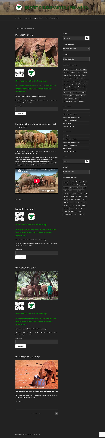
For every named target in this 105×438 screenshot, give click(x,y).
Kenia (70, 78)
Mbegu (72, 84)
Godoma (85, 72)
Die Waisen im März (25, 209)
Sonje (71, 95)
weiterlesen (18, 199)
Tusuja (65, 98)
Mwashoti (77, 87)
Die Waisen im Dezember (27, 356)
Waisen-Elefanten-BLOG (52, 18)
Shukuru (66, 95)
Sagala (78, 92)
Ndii (83, 87)
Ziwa (75, 101)
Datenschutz (66, 111)
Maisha (80, 81)
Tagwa (77, 95)
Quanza (72, 92)
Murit (65, 87)
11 (40, 413)
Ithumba (66, 75)
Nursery (83, 89)
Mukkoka (78, 84)
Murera (85, 84)
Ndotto (66, 89)
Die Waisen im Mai (24, 35)
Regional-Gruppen (67, 123)
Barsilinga (78, 69)
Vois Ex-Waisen (68, 101)
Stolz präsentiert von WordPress (31, 434)
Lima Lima (66, 81)
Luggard (73, 81)
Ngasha (72, 89)
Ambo (72, 69)
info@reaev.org (41, 96)
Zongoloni (81, 101)
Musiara (71, 87)
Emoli (84, 69)
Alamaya (66, 69)
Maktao (86, 81)
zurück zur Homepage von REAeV (34, 18)
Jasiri (84, 75)
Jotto (65, 78)
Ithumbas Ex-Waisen (75, 75)
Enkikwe (73, 72)
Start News (18, 18)
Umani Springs (73, 98)
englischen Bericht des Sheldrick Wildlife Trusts (41, 151)
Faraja (78, 72)
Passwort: (18, 106)
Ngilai (77, 89)
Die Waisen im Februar (26, 267)
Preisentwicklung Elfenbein (70, 120)
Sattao (83, 92)
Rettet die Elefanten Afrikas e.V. (57, 7)
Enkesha (66, 72)
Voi (80, 98)
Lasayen (81, 78)
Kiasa (75, 78)
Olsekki (66, 92)
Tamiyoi (83, 95)
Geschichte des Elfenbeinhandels (71, 117)
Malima (66, 84)
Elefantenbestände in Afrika (70, 114)
